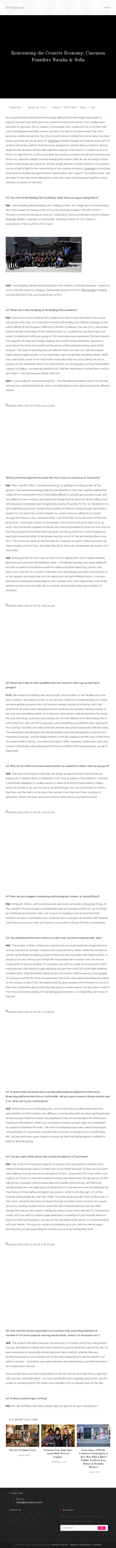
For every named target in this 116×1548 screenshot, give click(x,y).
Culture (56, 107)
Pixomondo (88, 290)
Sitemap (97, 1545)
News (83, 107)
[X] (12, 1518)
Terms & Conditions (80, 1545)
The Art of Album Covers (22, 1450)
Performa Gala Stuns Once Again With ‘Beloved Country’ (58, 1453)
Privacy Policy (60, 1545)
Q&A (92, 107)
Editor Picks (70, 107)
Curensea (53, 140)
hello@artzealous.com (29, 1502)
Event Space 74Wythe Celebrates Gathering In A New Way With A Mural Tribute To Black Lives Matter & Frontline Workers (93, 1458)
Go (101, 1528)
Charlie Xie (15, 107)
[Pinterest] (39, 1518)
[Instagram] (30, 1518)
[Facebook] (21, 1518)
